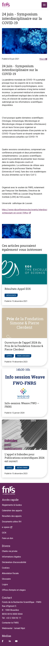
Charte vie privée (9, 551)
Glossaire (6, 579)
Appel (9, 356)
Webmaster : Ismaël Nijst (13, 628)
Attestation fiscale (10, 573)
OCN (4, 532)
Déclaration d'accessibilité (14, 562)
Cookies (6, 568)
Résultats (11, 295)
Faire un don (7, 538)
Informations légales (11, 556)
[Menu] (44, 5)
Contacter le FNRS (10, 622)
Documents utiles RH (11, 521)
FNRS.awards (23, 356)
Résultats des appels (12, 516)
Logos (5, 584)
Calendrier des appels (12, 510)
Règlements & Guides (12, 505)
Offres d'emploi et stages (14, 590)
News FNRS (22, 467)
